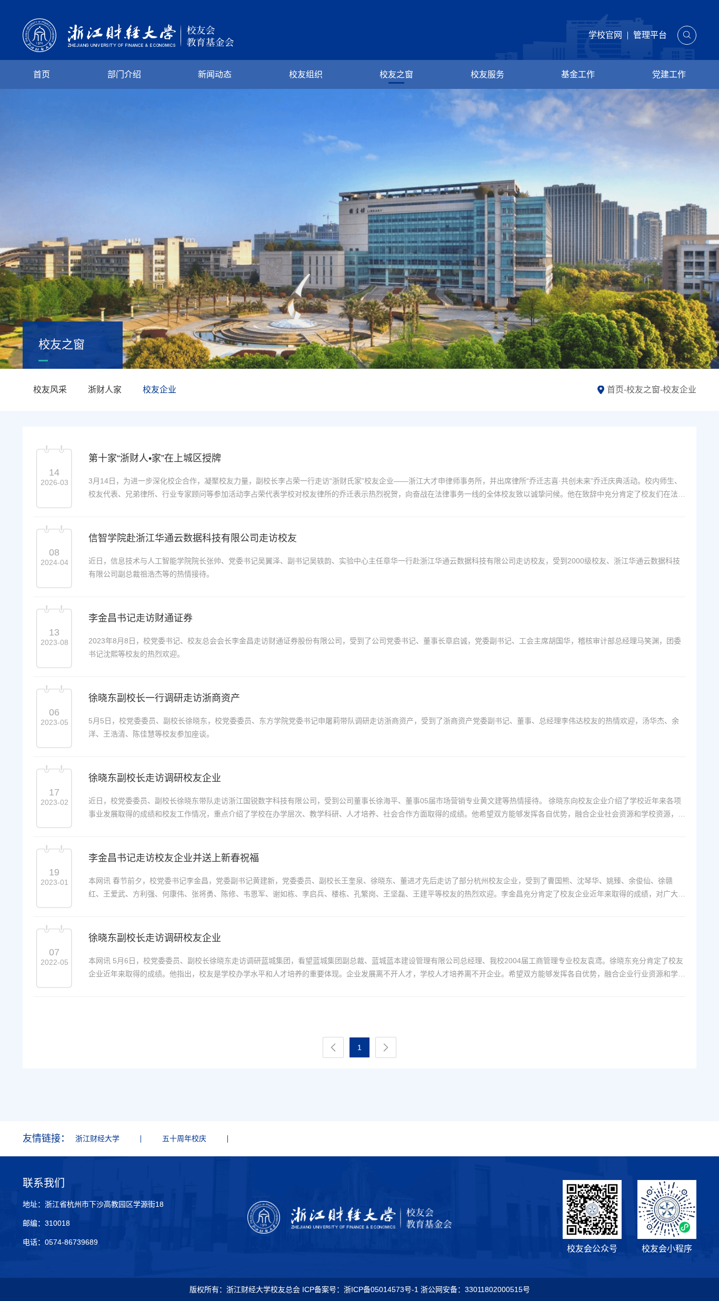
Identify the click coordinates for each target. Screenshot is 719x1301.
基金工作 (578, 74)
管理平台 (650, 35)
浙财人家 (105, 389)
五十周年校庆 (184, 1138)
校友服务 (487, 74)
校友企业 (159, 389)
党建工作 (669, 74)
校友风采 (50, 389)
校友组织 (306, 74)
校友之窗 (396, 74)
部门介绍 (124, 74)
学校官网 (605, 35)
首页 (41, 74)
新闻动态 (215, 74)
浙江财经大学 (97, 1138)
